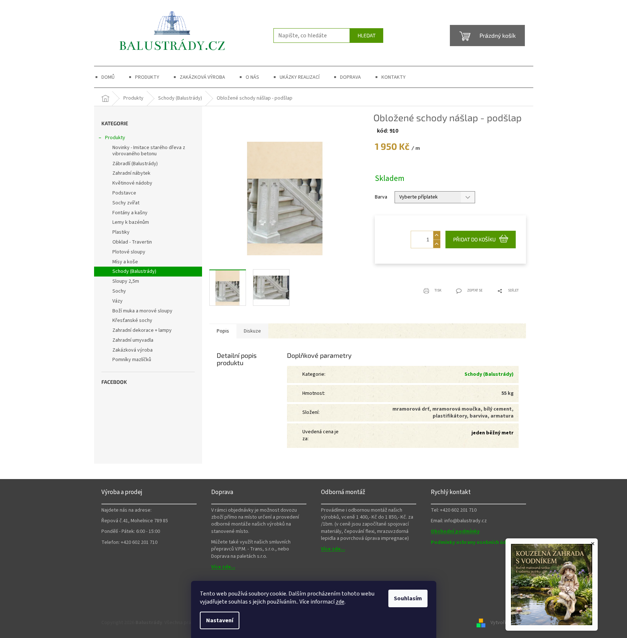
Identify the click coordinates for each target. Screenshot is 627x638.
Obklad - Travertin (132, 242)
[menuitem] (108, 77)
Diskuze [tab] (252, 331)
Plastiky (121, 232)
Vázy (117, 301)
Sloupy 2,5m (125, 281)
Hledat (367, 35)
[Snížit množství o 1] (436, 244)
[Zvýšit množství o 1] (436, 235)
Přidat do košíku (474, 239)
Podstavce (124, 193)
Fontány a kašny (130, 212)
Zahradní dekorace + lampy (142, 330)
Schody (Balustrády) (134, 271)
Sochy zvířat (125, 203)
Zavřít (411, 286)
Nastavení (219, 620)
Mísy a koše (125, 262)
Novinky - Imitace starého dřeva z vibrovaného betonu (148, 150)
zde (340, 602)
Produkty (115, 137)
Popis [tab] (223, 331)
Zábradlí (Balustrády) (135, 163)
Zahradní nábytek (131, 173)
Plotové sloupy (128, 252)
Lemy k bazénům (130, 222)
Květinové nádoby (132, 183)
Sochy (119, 291)
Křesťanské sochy (132, 320)
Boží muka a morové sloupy (142, 311)
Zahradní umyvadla (132, 340)
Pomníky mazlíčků (131, 359)
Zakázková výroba (132, 350)
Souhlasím (408, 598)
